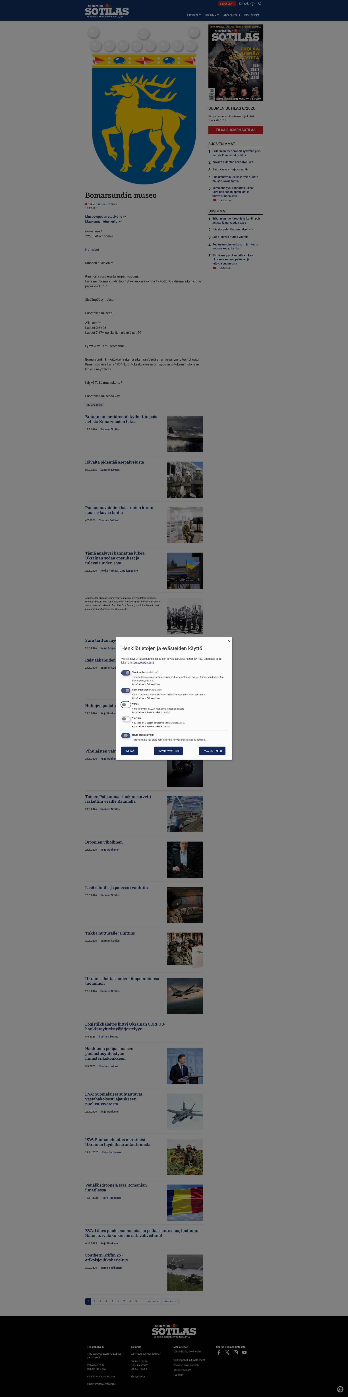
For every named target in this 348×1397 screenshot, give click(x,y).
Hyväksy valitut (168, 750)
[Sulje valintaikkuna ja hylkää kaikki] (229, 639)
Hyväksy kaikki (212, 750)
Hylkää (129, 750)
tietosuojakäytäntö (143, 662)
